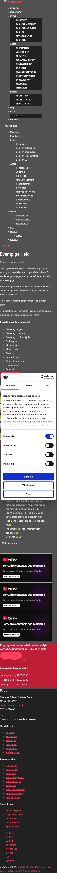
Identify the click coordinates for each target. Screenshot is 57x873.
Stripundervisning (25, 76)
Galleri (20, 116)
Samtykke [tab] (10, 385)
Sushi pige (21, 68)
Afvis (28, 494)
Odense (9, 852)
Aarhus (9, 837)
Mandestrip (16, 12)
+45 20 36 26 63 (12, 655)
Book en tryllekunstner (27, 156)
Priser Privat (22, 96)
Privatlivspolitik (13, 810)
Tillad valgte (28, 485)
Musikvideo (21, 84)
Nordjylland (11, 848)
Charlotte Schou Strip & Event (32, 867)
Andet (13, 44)
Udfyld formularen (14, 659)
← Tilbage (5, 245)
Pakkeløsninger (24, 64)
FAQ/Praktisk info (14, 814)
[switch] (49, 445)
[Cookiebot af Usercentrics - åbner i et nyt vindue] (41, 377)
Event (13, 16)
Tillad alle (28, 476)
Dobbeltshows (23, 80)
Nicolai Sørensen (31, 871)
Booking (14, 120)
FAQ (12, 108)
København (11, 844)
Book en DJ (21, 40)
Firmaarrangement (26, 60)
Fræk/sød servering (26, 72)
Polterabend (22, 48)
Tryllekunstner (13, 752)
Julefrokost (22, 52)
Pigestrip (15, 8)
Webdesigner (14, 871)
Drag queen (11, 744)
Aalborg (9, 833)
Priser (13, 92)
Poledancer (11, 748)
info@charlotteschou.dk (11, 705)
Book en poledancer (26, 24)
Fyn (7, 856)
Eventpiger (21, 20)
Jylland (9, 841)
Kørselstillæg (23, 104)
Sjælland (10, 860)
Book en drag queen (26, 28)
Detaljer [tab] (29, 385)
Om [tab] (47, 385)
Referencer (21, 88)
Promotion (21, 56)
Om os (13, 112)
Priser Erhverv (23, 100)
